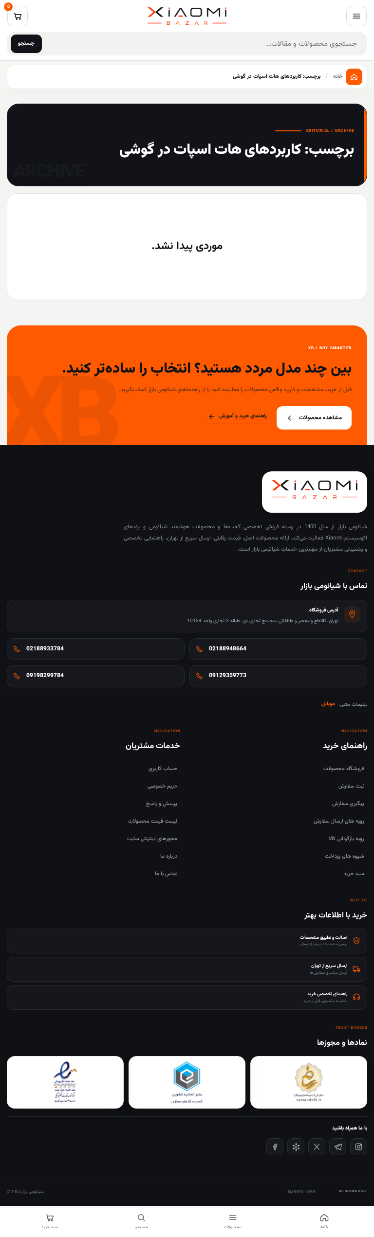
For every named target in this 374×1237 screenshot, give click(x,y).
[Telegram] (337, 1146)
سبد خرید (354, 874)
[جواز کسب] (187, 1082)
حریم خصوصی (162, 786)
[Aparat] (295, 1146)
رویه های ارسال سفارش (339, 821)
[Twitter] (316, 1146)
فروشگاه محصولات (343, 769)
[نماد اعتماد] (65, 1082)
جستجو (26, 43)
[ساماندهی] (308, 1082)
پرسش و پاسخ (161, 804)
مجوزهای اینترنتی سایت (152, 839)
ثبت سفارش (351, 786)
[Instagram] (358, 1146)
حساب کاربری (163, 769)
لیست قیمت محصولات (152, 821)
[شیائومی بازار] (187, 16)
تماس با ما (166, 874)
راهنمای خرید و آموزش (243, 416)
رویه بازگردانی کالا (346, 839)
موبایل (328, 704)
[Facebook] (274, 1146)
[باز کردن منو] (356, 16)
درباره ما (168, 856)
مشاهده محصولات (320, 417)
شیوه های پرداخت (344, 856)
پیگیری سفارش (348, 804)
